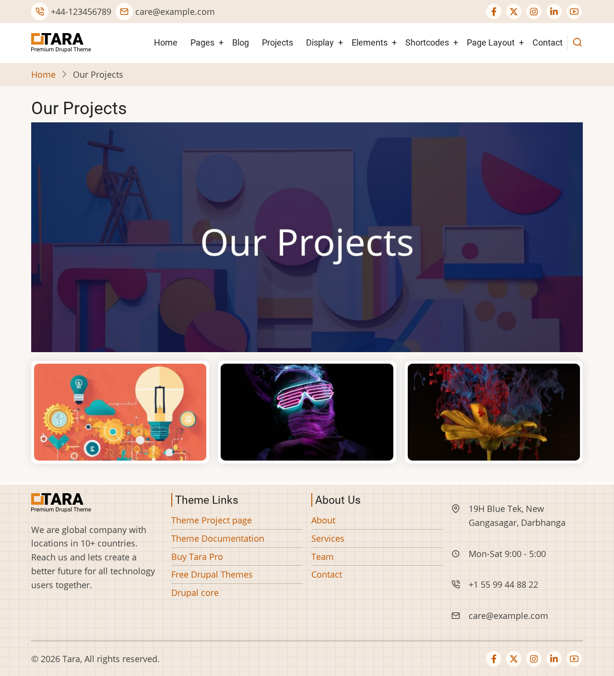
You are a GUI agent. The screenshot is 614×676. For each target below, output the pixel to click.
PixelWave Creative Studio (493, 412)
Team (322, 556)
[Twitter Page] (513, 11)
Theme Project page (211, 520)
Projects (277, 42)
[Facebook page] (493, 11)
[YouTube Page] (574, 11)
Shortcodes (427, 42)
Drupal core (195, 592)
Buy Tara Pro (197, 556)
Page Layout (491, 42)
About (323, 520)
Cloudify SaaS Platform (120, 412)
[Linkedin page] (554, 11)
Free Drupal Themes (212, 574)
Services (327, 538)
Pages (202, 42)
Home (165, 42)
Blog (240, 42)
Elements (370, 42)
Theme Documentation (217, 538)
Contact (547, 42)
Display (320, 42)
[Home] (61, 41)
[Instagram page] (534, 11)
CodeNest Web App (307, 412)
